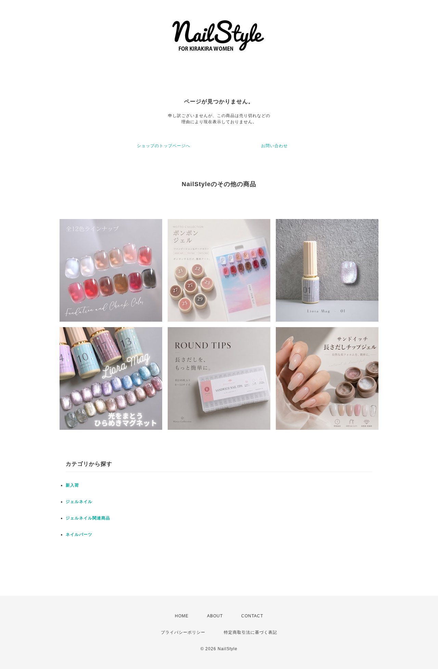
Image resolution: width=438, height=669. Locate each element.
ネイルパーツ (79, 534)
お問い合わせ (274, 145)
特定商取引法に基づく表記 (250, 632)
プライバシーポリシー (183, 632)
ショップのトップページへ (163, 145)
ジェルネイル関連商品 (88, 518)
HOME (182, 616)
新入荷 (72, 485)
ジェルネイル (79, 501)
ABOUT (215, 616)
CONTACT (252, 616)
